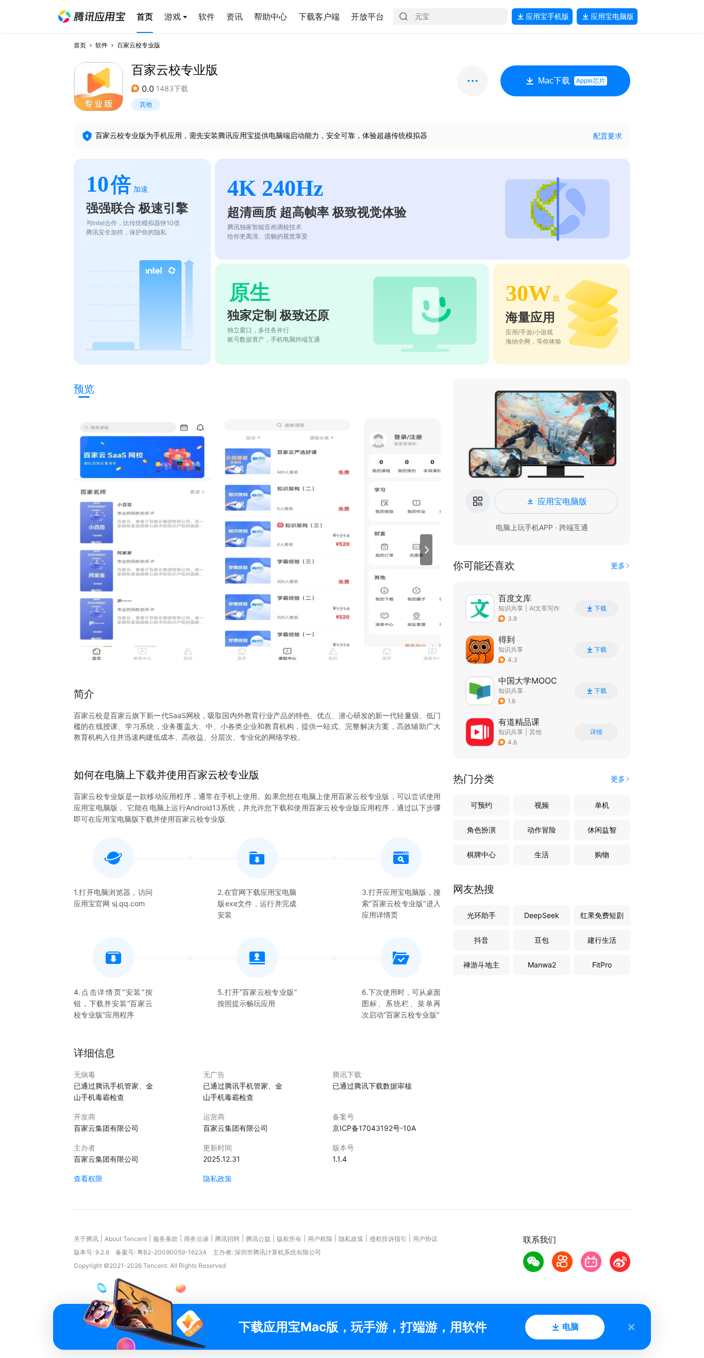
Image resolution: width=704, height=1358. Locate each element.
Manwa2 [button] (542, 964)
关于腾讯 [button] (86, 1239)
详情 (596, 732)
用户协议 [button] (425, 1239)
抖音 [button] (481, 940)
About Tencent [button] (126, 1239)
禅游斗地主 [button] (481, 964)
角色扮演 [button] (481, 829)
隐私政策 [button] (217, 1178)
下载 (600, 608)
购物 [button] (602, 854)
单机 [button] (602, 805)
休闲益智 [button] (602, 829)
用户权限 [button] (320, 1239)
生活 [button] (541, 854)
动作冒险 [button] (541, 829)
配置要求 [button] (607, 135)
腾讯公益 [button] (258, 1239)
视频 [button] (541, 805)
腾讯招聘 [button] (227, 1239)
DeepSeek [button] (541, 915)
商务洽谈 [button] (196, 1239)
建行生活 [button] (602, 940)
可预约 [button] (481, 805)
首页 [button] (80, 45)
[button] (91, 16)
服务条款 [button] (165, 1239)
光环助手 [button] (481, 915)
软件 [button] (101, 45)
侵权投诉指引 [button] (388, 1239)
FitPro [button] (602, 964)
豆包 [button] (541, 940)
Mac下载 (571, 80)
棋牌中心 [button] (481, 854)
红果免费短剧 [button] (602, 915)
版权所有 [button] (289, 1239)
